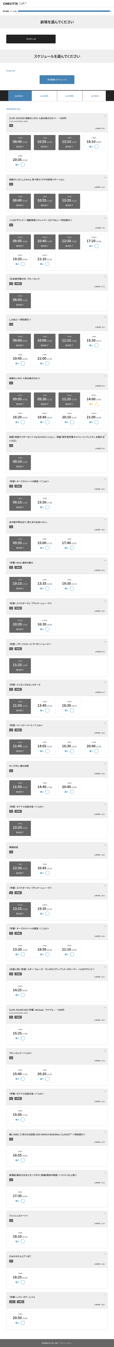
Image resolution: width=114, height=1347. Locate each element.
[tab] (57, 122)
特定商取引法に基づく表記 (50, 1343)
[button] (57, 122)
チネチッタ (31, 39)
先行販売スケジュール (57, 79)
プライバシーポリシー (66, 1343)
